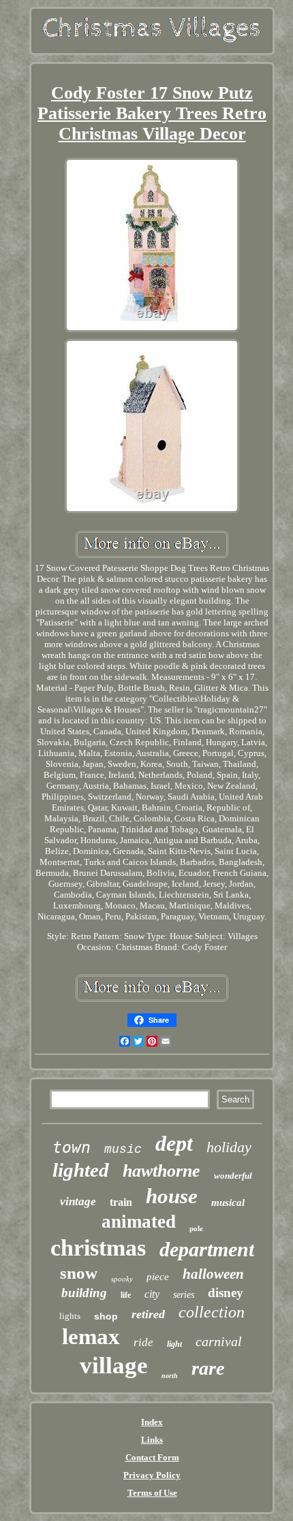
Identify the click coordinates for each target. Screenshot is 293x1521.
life (126, 1295)
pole (196, 1228)
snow (78, 1273)
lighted (80, 1170)
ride (143, 1342)
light (174, 1344)
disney (225, 1293)
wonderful (233, 1176)
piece (157, 1276)
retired (148, 1314)
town (71, 1147)
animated (139, 1221)
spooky (122, 1279)
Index (152, 1422)
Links (152, 1440)
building (84, 1293)
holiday (228, 1147)
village (114, 1365)
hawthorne (161, 1171)
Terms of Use (152, 1493)
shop (106, 1316)
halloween (213, 1274)
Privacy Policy (152, 1475)
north (169, 1375)
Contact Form (152, 1457)
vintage (78, 1201)
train (121, 1202)
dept (174, 1143)
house (172, 1196)
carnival (219, 1341)
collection (212, 1312)
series (183, 1295)
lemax (91, 1336)
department (206, 1249)
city (151, 1294)
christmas (98, 1247)
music (123, 1149)
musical (228, 1202)
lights (69, 1316)
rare (207, 1368)
